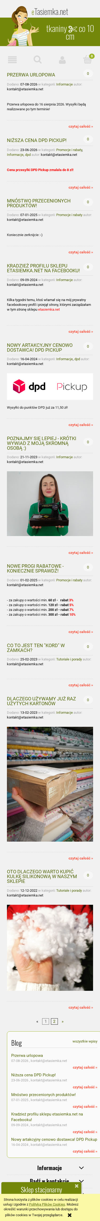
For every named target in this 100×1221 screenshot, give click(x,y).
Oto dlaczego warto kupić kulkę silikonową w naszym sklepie (42, 876)
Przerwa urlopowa (31, 74)
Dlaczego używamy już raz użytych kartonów (41, 701)
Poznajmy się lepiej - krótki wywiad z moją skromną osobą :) (41, 443)
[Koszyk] (87, 59)
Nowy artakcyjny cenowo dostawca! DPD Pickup (40, 347)
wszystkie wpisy (85, 1041)
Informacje (64, 84)
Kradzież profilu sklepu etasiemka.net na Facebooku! (43, 268)
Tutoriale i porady (69, 659)
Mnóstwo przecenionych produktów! (39, 203)
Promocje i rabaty (69, 150)
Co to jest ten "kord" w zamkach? (36, 648)
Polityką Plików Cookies (47, 1204)
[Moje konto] (62, 60)
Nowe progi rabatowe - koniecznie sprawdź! (35, 568)
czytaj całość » (81, 126)
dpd (28, 155)
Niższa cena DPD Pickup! (37, 140)
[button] (12, 60)
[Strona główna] (23, 26)
